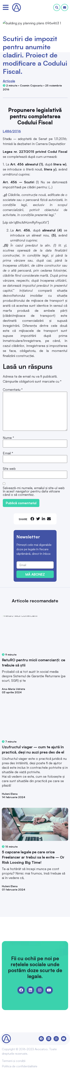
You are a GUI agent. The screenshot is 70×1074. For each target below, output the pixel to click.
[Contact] (64, 7)
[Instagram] (39, 990)
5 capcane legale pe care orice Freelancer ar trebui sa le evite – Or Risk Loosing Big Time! (33, 857)
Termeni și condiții (13, 1061)
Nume (8, 437)
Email (8, 453)
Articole (9, 81)
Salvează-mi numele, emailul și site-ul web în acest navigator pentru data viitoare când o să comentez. (34, 491)
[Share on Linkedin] (43, 518)
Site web (9, 468)
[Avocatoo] (16, 7)
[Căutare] (56, 7)
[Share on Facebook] (32, 518)
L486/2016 (12, 131)
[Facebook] (21, 990)
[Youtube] (49, 990)
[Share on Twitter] (38, 518)
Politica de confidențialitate (19, 1066)
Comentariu (13, 389)
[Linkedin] (30, 990)
